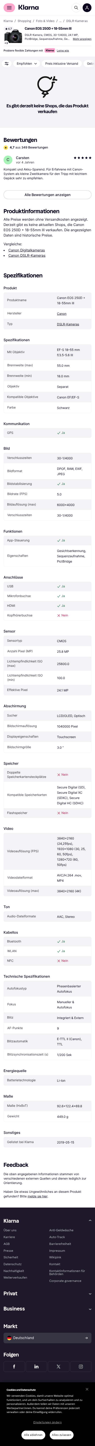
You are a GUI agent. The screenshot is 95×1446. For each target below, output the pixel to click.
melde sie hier (38, 1196)
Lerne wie (63, 50)
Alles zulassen (61, 1435)
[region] (47, 1414)
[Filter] (6, 63)
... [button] (60, 21)
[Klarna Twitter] (58, 1366)
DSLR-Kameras (68, 324)
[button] (13, 36)
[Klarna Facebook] (14, 1366)
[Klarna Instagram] (81, 1366)
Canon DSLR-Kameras (27, 255)
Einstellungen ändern (47, 1422)
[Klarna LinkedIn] (36, 1366)
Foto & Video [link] (45, 21)
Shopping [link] (24, 21)
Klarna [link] (8, 21)
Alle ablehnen (33, 1435)
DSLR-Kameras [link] (77, 21)
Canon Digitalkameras (26, 250)
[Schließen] (87, 1389)
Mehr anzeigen (82, 38)
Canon (61, 314)
